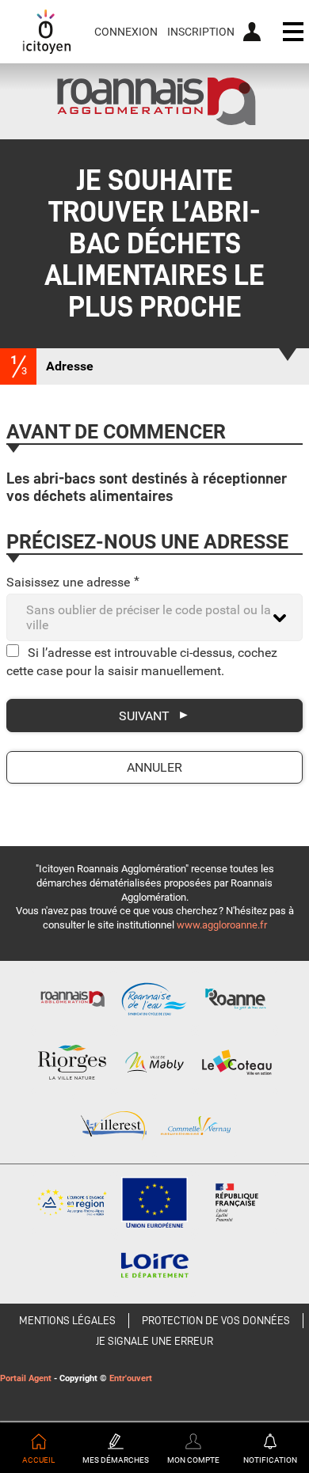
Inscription (201, 31)
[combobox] (154, 617)
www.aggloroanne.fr (222, 925)
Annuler (154, 767)
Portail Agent (26, 1378)
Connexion (126, 31)
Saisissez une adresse (72, 582)
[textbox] (154, 617)
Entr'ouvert (130, 1378)
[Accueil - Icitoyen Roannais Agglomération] (46, 31)
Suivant (144, 715)
